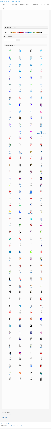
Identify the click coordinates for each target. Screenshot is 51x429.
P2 (10, 354)
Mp (10, 253)
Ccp (10, 213)
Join (47, 4)
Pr (9, 153)
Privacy (15, 425)
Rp (31, 260)
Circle (20, 59)
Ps (40, 200)
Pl (20, 360)
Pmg (21, 334)
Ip (41, 253)
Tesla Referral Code (22, 425)
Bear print (39, 133)
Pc (20, 66)
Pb (31, 99)
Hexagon (30, 314)
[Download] (19, 49)
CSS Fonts (5, 417)
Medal (9, 334)
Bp (29, 213)
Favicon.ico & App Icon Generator (11, 1)
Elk (41, 186)
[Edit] (10, 49)
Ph (41, 126)
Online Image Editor (7, 414)
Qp (10, 72)
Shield (9, 280)
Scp (21, 153)
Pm (41, 367)
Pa (31, 287)
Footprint (43, 133)
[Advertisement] (25, 15)
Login (3, 8)
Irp (41, 307)
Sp (10, 126)
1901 (20, 287)
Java (20, 240)
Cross (20, 233)
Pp (10, 59)
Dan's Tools (8, 425)
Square (32, 213)
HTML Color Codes (7, 415)
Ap (41, 139)
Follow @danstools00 (5, 423)
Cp (10, 166)
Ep (41, 347)
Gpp (31, 186)
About (12, 425)
